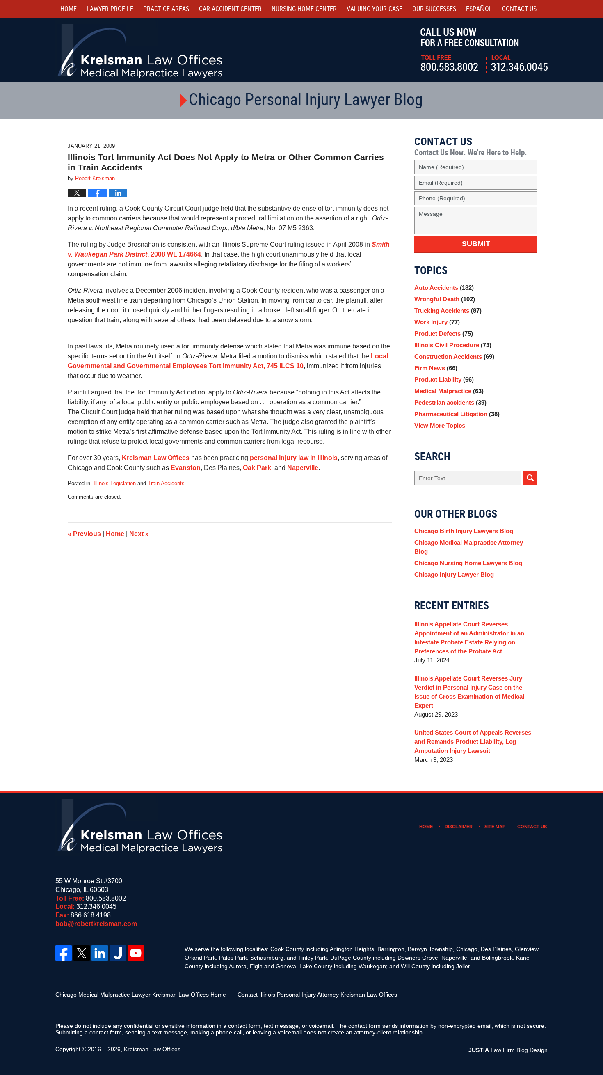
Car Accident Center (230, 9)
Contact (519, 9)
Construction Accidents (454, 356)
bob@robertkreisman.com (96, 923)
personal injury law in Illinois (294, 457)
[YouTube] (136, 953)
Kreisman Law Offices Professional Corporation (140, 50)
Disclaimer (459, 826)
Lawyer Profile (110, 9)
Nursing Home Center (304, 9)
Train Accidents (166, 483)
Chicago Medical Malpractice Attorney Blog (468, 547)
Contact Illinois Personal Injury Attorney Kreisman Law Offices (317, 994)
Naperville (302, 467)
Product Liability (444, 379)
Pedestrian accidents (450, 402)
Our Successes (434, 9)
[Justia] (118, 953)
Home (68, 9)
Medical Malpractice (449, 390)
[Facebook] (64, 953)
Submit (476, 244)
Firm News (435, 367)
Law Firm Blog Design (508, 1050)
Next (139, 533)
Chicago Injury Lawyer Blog (454, 574)
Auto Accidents (444, 287)
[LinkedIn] (100, 953)
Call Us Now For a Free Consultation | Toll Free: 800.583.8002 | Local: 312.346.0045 (482, 50)
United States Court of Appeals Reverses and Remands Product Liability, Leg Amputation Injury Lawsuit (472, 741)
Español (479, 9)
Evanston (186, 467)
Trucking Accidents (448, 310)
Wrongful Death (444, 299)
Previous (84, 533)
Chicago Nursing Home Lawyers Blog (468, 562)
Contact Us (532, 826)
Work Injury (437, 322)
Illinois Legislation (115, 483)
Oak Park (257, 467)
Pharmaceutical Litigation (457, 413)
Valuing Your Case (374, 9)
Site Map (494, 826)
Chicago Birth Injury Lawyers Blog (463, 530)
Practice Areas (166, 9)
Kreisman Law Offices (156, 457)
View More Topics (439, 425)
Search (530, 478)
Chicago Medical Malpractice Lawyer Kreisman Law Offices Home (140, 994)
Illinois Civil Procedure (452, 345)
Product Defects (443, 333)
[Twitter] (82, 953)
